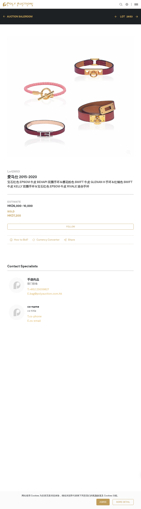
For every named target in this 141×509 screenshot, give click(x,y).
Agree (103, 502)
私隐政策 (97, 495)
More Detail (123, 502)
